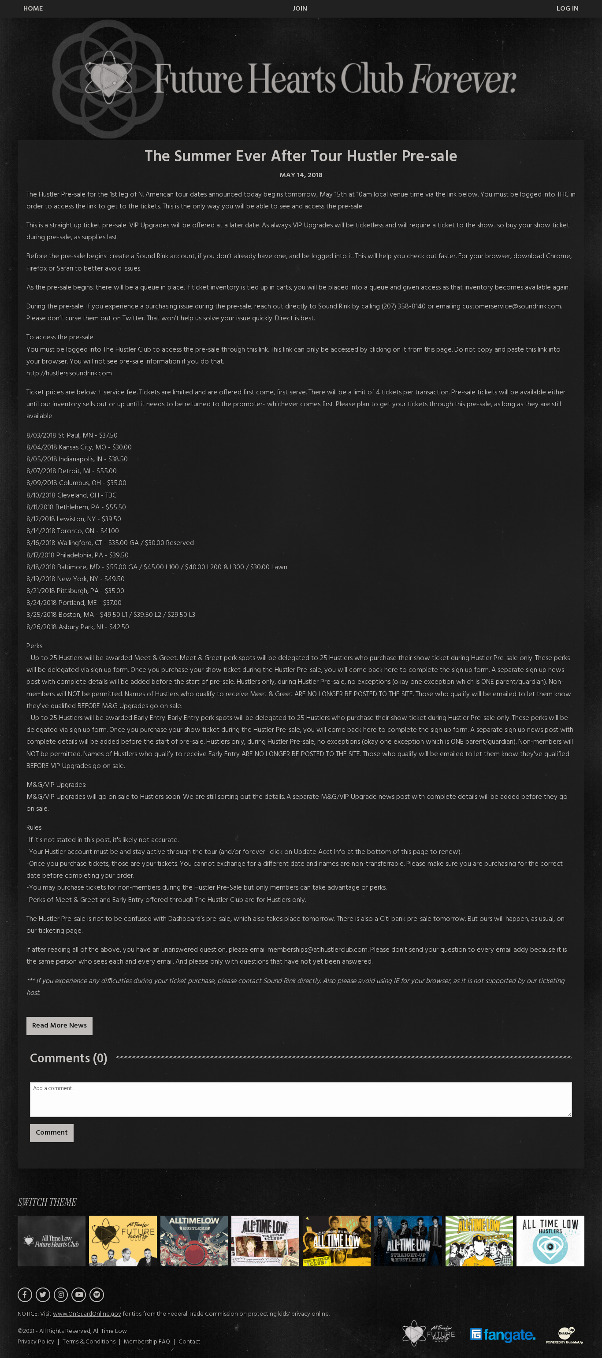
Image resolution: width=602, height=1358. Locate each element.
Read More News (59, 1025)
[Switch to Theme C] (265, 1241)
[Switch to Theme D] (337, 1241)
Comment (52, 1133)
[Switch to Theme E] (408, 1241)
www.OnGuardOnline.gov (87, 1314)
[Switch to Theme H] (51, 1241)
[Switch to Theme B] (194, 1241)
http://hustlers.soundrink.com (69, 373)
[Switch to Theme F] (479, 1241)
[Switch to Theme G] (550, 1241)
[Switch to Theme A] (123, 1241)
